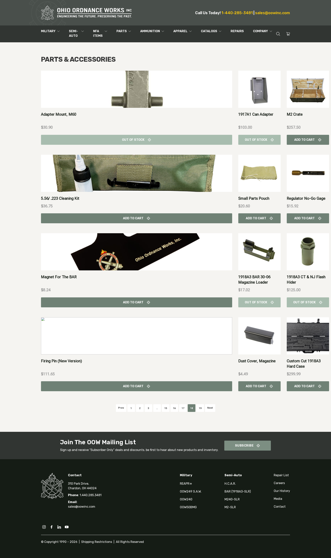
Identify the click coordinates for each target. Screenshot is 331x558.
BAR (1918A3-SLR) (237, 491)
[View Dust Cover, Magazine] (259, 335)
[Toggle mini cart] (288, 34)
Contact (280, 506)
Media (278, 499)
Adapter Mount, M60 (58, 114)
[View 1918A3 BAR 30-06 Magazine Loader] (259, 251)
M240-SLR (232, 499)
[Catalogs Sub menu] (220, 31)
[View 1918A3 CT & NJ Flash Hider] (308, 251)
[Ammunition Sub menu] (162, 31)
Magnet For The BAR (59, 277)
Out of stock (133, 140)
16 (174, 408)
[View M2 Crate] (308, 89)
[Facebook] (51, 527)
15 (165, 408)
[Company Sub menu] (271, 31)
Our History (282, 491)
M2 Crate (295, 114)
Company (260, 31)
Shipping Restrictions (96, 542)
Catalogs (209, 31)
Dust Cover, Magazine (257, 361)
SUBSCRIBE (244, 445)
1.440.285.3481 (91, 495)
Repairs (237, 31)
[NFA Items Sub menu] (106, 31)
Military (48, 31)
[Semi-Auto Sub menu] (82, 31)
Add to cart (304, 140)
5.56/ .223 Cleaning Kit (60, 198)
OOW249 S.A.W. (191, 491)
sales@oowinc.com (272, 13)
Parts (121, 31)
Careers (279, 483)
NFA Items (98, 33)
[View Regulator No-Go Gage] (308, 173)
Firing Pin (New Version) (61, 361)
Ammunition (150, 31)
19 (200, 408)
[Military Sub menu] (58, 31)
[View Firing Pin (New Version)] (136, 335)
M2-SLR (230, 507)
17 (183, 408)
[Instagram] (44, 527)
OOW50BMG (188, 507)
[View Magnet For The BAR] (136, 251)
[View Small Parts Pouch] (259, 173)
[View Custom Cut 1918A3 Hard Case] (308, 335)
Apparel (180, 31)
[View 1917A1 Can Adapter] (259, 89)
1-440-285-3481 (237, 13)
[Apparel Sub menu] (190, 31)
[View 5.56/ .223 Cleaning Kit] (136, 173)
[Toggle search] (278, 34)
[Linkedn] (59, 527)
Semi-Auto (73, 33)
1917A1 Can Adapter (255, 114)
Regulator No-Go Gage (306, 198)
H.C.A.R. (230, 483)
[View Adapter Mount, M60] (136, 89)
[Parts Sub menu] (129, 31)
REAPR (186, 483)
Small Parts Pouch (253, 198)
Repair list (281, 475)
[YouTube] (67, 527)
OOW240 (186, 499)
